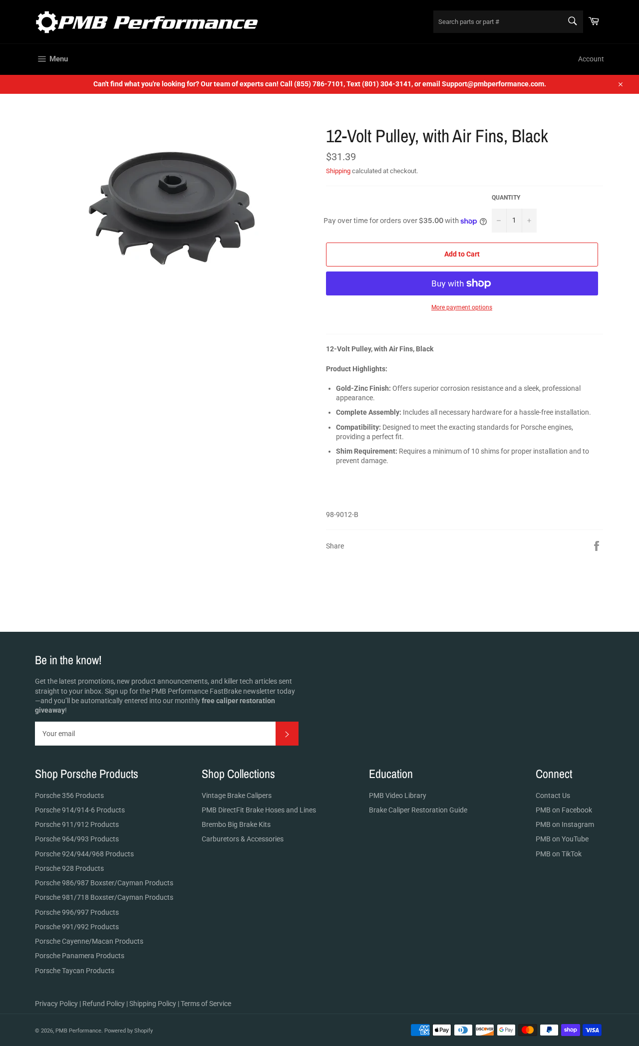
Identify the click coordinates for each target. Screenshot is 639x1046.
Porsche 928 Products (69, 868)
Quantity (506, 197)
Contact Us (553, 795)
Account (591, 59)
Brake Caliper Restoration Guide (418, 810)
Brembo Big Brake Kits (236, 824)
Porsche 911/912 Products (77, 824)
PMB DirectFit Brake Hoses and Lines (259, 810)
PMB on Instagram (565, 824)
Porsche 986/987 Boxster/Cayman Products (104, 883)
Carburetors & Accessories (243, 839)
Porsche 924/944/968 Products (84, 854)
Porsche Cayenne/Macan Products (89, 941)
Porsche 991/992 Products (77, 927)
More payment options (461, 307)
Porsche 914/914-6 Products (80, 810)
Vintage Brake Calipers (237, 795)
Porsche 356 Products (69, 795)
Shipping (338, 171)
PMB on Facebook (564, 810)
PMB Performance (78, 1031)
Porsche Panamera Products (79, 956)
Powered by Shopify (128, 1031)
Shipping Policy (152, 1004)
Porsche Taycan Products (74, 971)
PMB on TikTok (559, 854)
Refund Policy (103, 1004)
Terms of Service (206, 1004)
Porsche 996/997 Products (77, 912)
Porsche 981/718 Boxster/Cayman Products (104, 897)
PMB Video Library (397, 795)
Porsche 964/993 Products (77, 839)
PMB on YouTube (562, 839)
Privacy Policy (56, 1004)
